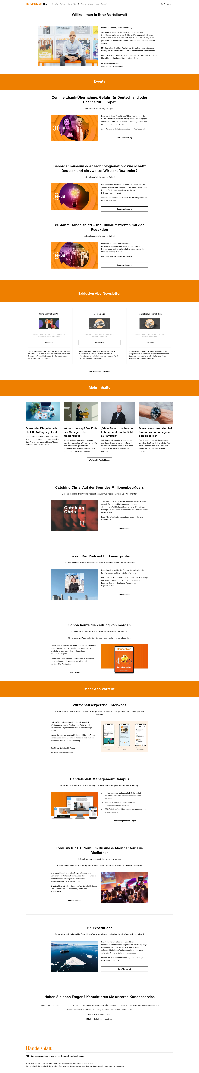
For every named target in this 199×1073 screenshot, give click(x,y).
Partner (63, 4)
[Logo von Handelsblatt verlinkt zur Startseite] (36, 4)
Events (55, 4)
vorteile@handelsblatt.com (103, 1019)
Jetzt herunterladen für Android (63, 748)
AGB (27, 1056)
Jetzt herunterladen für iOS (62, 752)
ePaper (91, 4)
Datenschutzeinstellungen (72, 1056)
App (97, 4)
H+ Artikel (82, 4)
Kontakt (104, 4)
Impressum (55, 1056)
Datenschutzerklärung (40, 1056)
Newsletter (72, 4)
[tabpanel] (49, 336)
